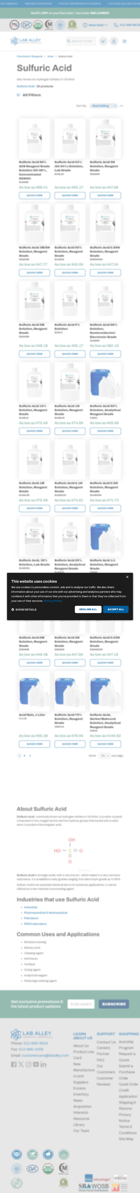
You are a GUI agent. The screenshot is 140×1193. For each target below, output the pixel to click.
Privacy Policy (53, 600)
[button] (23, 609)
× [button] (127, 577)
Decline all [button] (88, 609)
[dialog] (70, 596)
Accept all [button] (116, 609)
